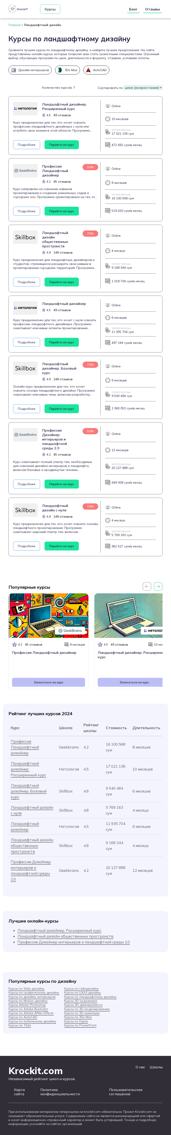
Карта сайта (19, 1092)
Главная (14, 25)
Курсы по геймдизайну (81, 989)
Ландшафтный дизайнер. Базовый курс (29, 791)
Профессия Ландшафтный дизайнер (25, 747)
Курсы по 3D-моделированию (87, 1009)
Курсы (50, 9)
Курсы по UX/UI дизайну (82, 993)
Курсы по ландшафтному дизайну (90, 997)
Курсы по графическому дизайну (33, 993)
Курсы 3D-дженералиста (83, 1005)
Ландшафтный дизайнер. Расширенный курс (28, 769)
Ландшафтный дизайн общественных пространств (32, 845)
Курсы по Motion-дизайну (28, 1001)
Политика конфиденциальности (60, 1092)
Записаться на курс (48, 682)
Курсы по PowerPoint (80, 1025)
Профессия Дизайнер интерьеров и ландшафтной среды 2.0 (73, 942)
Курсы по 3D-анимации (82, 1013)
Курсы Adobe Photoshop (27, 1005)
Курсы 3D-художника (80, 1001)
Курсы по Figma (76, 1021)
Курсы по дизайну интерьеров (31, 997)
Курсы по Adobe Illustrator (28, 1009)
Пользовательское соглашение (125, 1092)
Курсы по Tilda (19, 1025)
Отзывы (152, 9)
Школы (156, 1067)
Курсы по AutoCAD (22, 1017)
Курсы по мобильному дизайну (32, 1021)
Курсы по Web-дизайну (26, 989)
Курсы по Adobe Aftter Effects (31, 1013)
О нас (140, 1067)
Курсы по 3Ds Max (78, 1017)
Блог (133, 9)
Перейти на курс (61, 145)
